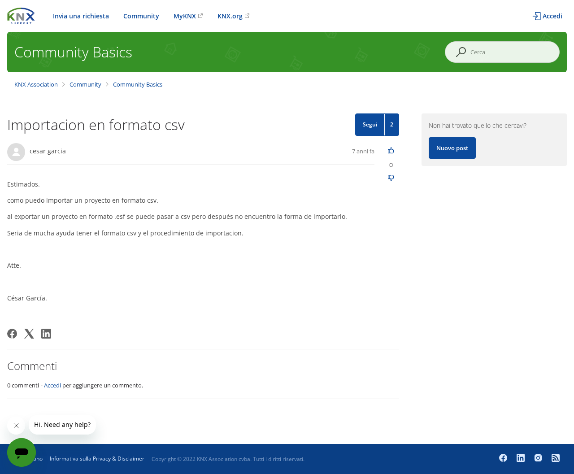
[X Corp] (29, 334)
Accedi (52, 385)
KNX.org (230, 16)
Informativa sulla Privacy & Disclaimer (97, 458)
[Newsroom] (556, 458)
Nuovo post (452, 148)
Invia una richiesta (81, 16)
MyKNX (185, 16)
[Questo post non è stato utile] (391, 179)
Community (141, 16)
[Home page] (21, 15)
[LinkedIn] (46, 334)
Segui (370, 124)
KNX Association (36, 84)
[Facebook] (12, 334)
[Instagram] (539, 458)
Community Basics (137, 84)
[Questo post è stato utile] (391, 151)
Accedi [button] (552, 16)
